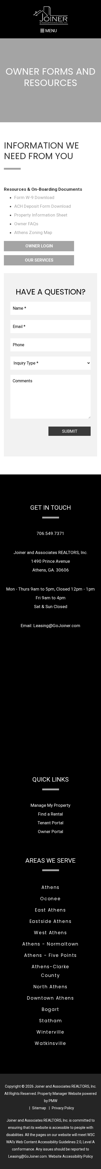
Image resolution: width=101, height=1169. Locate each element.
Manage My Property (50, 805)
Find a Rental (50, 814)
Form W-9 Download (34, 197)
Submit (69, 431)
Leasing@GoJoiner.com (56, 625)
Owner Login (39, 246)
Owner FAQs (26, 223)
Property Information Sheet (40, 215)
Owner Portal (50, 831)
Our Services (39, 260)
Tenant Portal (50, 822)
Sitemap (39, 1108)
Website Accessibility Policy (70, 1156)
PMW (53, 1101)
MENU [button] (50, 30)
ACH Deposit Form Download (42, 206)
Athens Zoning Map (33, 232)
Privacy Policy (63, 1108)
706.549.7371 (50, 533)
